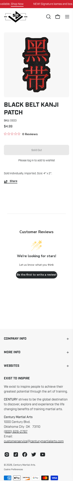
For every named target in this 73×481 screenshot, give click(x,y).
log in (30, 160)
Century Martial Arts (24, 465)
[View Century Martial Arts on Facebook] (25, 454)
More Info (12, 352)
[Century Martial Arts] (15, 16)
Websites (11, 366)
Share (13, 181)
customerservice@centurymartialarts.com (34, 441)
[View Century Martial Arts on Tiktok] (16, 454)
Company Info (15, 339)
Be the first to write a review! (36, 275)
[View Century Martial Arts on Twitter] (34, 454)
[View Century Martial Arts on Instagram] (7, 454)
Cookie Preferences (13, 469)
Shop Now (17, 4)
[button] (48, 16)
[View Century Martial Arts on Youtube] (43, 454)
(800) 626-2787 (15, 432)
